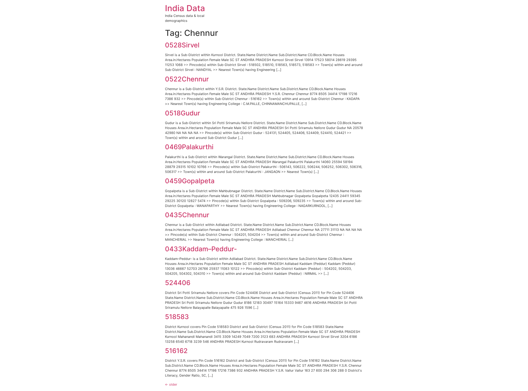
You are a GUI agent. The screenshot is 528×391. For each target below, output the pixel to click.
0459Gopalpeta (189, 181)
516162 (176, 351)
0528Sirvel (182, 45)
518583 (177, 317)
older (171, 384)
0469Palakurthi (189, 147)
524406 (177, 283)
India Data (185, 8)
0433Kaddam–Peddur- (201, 249)
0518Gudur (182, 113)
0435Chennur (187, 215)
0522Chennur (187, 79)
